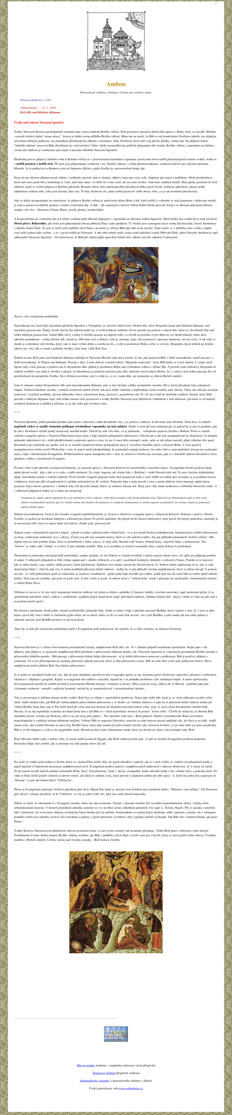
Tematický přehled (103, 1073)
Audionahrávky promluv (95, 1080)
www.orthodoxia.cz (131, 1088)
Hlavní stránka (86, 1065)
